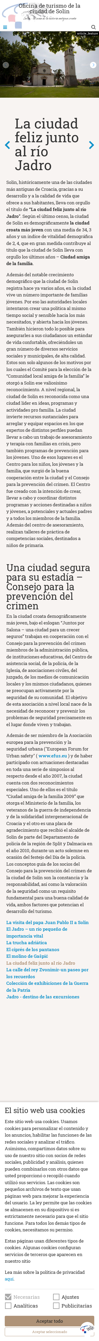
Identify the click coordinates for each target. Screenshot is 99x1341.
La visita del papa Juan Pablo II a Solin (47, 922)
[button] (93, 65)
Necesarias (26, 1297)
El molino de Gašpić (27, 956)
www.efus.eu (53, 756)
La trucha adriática (26, 942)
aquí (9, 1279)
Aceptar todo (49, 1321)
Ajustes (70, 1297)
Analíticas (25, 1306)
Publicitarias (77, 1306)
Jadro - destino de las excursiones (42, 997)
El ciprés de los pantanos (32, 949)
